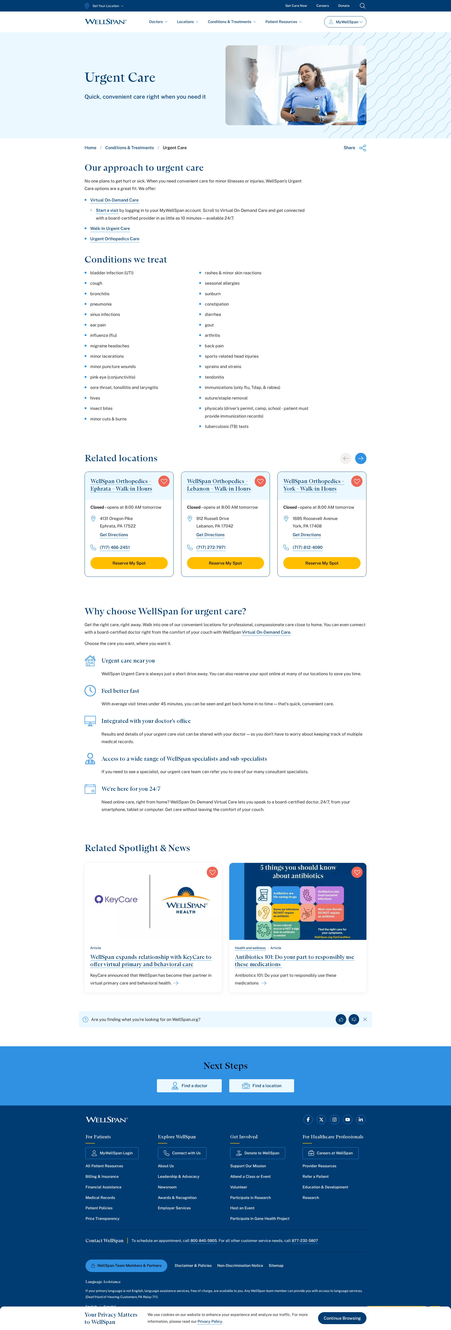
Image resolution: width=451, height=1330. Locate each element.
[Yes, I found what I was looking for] (341, 1019)
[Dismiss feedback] (365, 1019)
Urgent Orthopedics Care (114, 238)
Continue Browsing (342, 1318)
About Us (166, 1166)
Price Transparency (103, 1218)
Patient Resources (281, 21)
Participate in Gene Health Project (259, 1218)
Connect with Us (186, 1153)
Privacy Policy (210, 1321)
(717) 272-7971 (211, 547)
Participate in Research (250, 1197)
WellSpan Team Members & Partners (129, 1265)
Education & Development (325, 1187)
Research (311, 1197)
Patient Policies (99, 1208)
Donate (344, 6)
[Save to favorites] (164, 481)
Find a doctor (194, 1085)
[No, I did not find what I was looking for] (354, 1019)
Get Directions (114, 534)
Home (90, 147)
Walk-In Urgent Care (110, 228)
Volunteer (238, 1187)
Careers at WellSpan (335, 1153)
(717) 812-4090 (308, 547)
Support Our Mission (248, 1166)
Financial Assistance (103, 1187)
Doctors (156, 21)
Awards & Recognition (177, 1197)
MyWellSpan (347, 22)
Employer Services (174, 1208)
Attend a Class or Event (250, 1176)
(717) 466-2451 (115, 547)
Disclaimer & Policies (193, 1265)
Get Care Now (296, 6)
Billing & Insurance (102, 1176)
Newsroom (167, 1187)
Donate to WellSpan (262, 1153)
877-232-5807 (305, 1240)
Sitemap (276, 1265)
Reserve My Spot (129, 563)
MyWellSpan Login (116, 1153)
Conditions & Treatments (229, 21)
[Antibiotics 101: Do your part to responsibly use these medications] (263, 983)
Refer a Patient (316, 1176)
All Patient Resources (104, 1166)
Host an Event (242, 1208)
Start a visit (107, 210)
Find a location (267, 1085)
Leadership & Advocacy (178, 1176)
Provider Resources (319, 1166)
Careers (322, 6)
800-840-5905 (204, 1240)
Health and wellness (250, 948)
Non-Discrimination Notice (240, 1265)
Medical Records (100, 1197)
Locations (185, 21)
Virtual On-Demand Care (114, 200)
